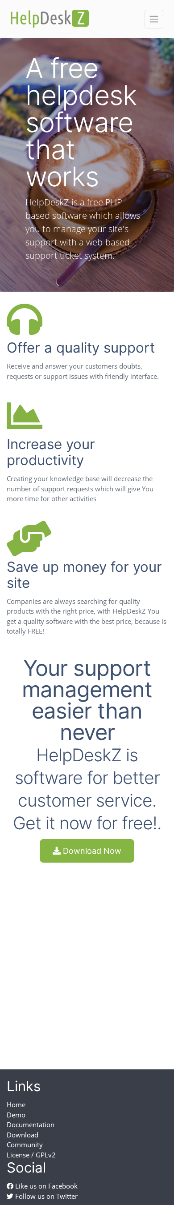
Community (25, 1144)
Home (16, 1104)
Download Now (91, 851)
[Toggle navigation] (154, 19)
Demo (16, 1114)
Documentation (30, 1124)
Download (22, 1134)
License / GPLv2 (31, 1154)
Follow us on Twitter (45, 1196)
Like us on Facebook (45, 1185)
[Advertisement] (87, 958)
